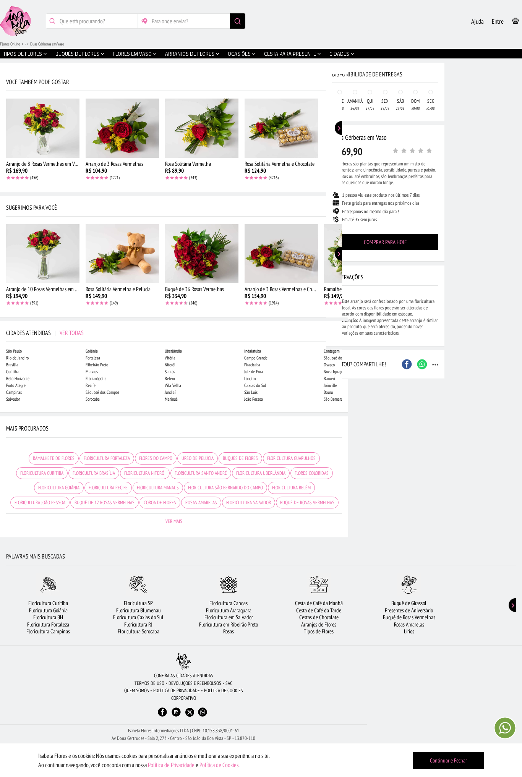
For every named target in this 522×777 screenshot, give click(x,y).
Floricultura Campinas (48, 631)
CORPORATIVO (183, 698)
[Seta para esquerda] (7, 163)
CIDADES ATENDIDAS (45, 333)
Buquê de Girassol (408, 603)
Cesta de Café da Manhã (319, 603)
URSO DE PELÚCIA (198, 458)
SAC (228, 683)
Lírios (409, 631)
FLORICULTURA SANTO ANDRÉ (201, 473)
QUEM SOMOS (136, 690)
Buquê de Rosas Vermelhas (409, 617)
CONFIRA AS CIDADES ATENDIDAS (183, 675)
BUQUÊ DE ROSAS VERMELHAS (307, 502)
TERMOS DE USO (149, 683)
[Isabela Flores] (183, 661)
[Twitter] (189, 712)
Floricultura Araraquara (228, 610)
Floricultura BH (48, 617)
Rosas (228, 631)
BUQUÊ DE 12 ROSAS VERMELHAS (105, 502)
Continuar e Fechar (448, 760)
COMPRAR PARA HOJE (385, 242)
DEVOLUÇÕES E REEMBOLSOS (195, 683)
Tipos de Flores (319, 631)
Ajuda (477, 21)
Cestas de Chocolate (319, 617)
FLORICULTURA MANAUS (158, 487)
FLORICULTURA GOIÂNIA (58, 487)
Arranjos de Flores (318, 624)
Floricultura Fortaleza (48, 624)
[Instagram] (176, 715)
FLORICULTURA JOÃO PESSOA (40, 502)
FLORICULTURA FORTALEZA (107, 458)
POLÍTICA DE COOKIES (223, 690)
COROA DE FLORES (160, 502)
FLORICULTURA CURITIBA (41, 473)
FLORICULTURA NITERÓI (144, 473)
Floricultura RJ (138, 624)
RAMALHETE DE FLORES (54, 458)
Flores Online (10, 44)
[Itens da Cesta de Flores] (515, 22)
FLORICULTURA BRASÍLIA (94, 473)
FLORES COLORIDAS (312, 473)
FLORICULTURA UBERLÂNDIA (260, 473)
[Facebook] (162, 715)
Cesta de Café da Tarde (318, 610)
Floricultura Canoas (228, 603)
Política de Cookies (218, 765)
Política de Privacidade (171, 765)
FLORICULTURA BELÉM (291, 487)
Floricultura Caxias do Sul (138, 617)
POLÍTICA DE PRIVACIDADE (176, 690)
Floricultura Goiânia (48, 610)
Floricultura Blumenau (138, 610)
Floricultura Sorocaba (138, 631)
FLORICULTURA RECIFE (108, 487)
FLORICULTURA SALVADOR (248, 502)
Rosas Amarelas (409, 624)
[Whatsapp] (202, 715)
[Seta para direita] (340, 163)
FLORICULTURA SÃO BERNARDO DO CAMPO (225, 487)
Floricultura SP (138, 603)
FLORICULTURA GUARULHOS (291, 458)
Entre (498, 21)
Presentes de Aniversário (409, 610)
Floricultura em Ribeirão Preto (228, 624)
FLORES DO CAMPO (155, 458)
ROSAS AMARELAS (201, 502)
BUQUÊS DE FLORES (240, 458)
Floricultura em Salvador (228, 617)
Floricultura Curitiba (48, 603)
